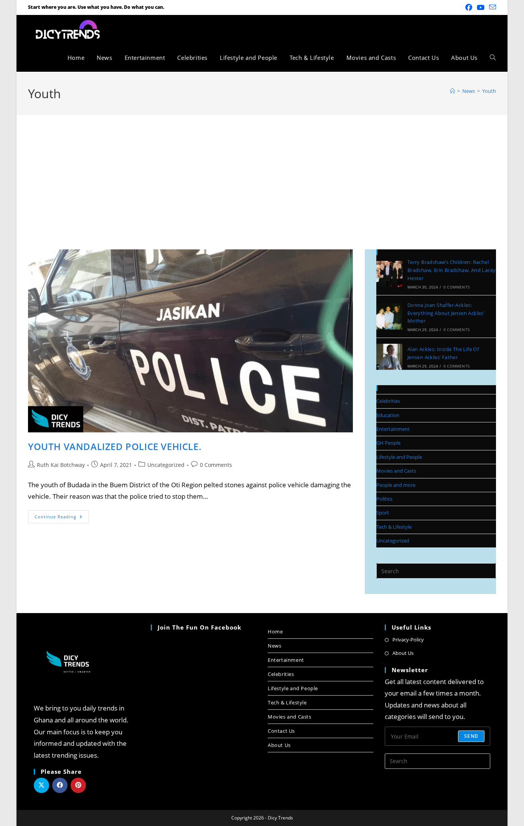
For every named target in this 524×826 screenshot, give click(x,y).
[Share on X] (41, 785)
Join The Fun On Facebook (199, 627)
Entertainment (393, 428)
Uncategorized (166, 464)
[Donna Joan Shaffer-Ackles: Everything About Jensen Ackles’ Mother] (389, 316)
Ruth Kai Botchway (61, 464)
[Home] (452, 90)
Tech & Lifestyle (394, 526)
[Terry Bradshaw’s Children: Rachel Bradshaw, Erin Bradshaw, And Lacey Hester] (389, 274)
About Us (279, 745)
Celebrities (388, 400)
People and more (395, 484)
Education (387, 415)
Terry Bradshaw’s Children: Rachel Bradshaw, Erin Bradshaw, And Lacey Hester (451, 270)
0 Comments (216, 464)
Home (275, 631)
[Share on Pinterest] (78, 785)
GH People (388, 442)
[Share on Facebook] (60, 785)
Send (471, 736)
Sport (382, 512)
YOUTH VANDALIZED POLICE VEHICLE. (114, 446)
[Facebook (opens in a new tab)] (469, 7)
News (274, 645)
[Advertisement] (262, 172)
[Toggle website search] (493, 57)
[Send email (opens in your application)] (491, 7)
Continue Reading (62, 514)
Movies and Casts (396, 470)
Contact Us (281, 730)
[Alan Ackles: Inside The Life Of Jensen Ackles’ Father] (389, 357)
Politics (384, 498)
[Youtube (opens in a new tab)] (481, 7)
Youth (489, 90)
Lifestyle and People (399, 456)
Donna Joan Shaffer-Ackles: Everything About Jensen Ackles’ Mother (445, 313)
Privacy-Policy (408, 639)
